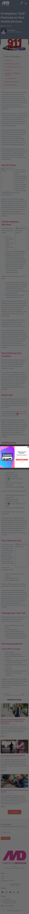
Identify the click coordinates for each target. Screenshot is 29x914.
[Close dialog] (28, 447)
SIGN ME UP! (21, 459)
